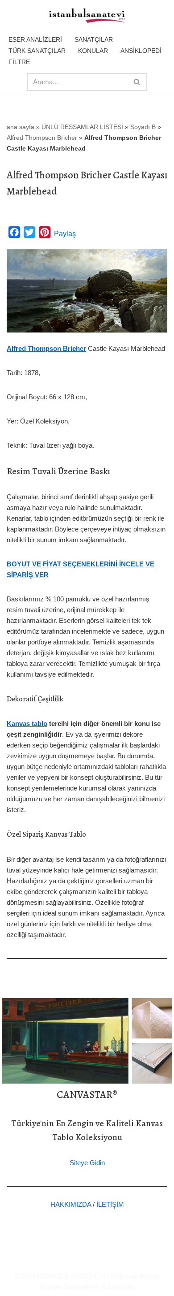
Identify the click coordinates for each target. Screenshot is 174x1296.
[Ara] (137, 82)
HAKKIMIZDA (70, 1204)
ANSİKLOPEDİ (141, 50)
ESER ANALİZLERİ (35, 39)
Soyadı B (143, 126)
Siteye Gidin (87, 1162)
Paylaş (65, 234)
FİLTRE (19, 61)
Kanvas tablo (27, 723)
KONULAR (93, 50)
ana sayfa (20, 126)
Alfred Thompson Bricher (42, 137)
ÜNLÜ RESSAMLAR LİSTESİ (82, 126)
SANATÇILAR (94, 39)
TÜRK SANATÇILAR (37, 50)
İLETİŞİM (110, 1204)
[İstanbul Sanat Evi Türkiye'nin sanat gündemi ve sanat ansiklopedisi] (87, 16)
